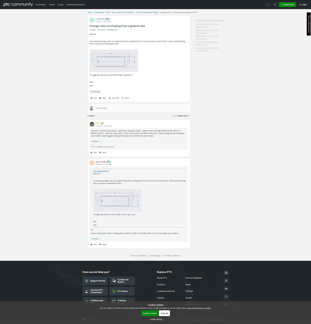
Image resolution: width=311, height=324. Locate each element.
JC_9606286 (99, 19)
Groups (61, 4)
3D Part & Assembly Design (147, 12)
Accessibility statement (171, 255)
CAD (108, 12)
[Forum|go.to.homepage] (18, 4)
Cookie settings (154, 255)
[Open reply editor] (139, 108)
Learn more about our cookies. (199, 308)
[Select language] (275, 4)
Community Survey (308, 24)
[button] (287, 4)
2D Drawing (95, 91)
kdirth (97, 123)
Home (89, 12)
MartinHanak (100, 162)
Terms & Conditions (138, 255)
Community (99, 12)
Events (52, 4)
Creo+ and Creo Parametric (123, 12)
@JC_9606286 (98, 171)
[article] (139, 138)
